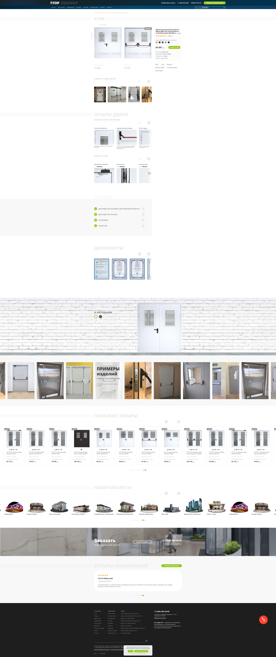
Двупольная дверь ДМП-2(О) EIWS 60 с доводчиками (14, 453)
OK (130, 651)
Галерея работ (97, 621)
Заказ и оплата (111, 613)
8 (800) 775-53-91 (196, 3)
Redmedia (103, 653)
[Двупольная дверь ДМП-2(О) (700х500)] (126, 438)
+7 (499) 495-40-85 (183, 3)
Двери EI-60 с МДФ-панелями (128, 623)
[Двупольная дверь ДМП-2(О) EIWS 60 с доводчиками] (14, 438)
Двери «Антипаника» (126, 625)
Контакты (96, 633)
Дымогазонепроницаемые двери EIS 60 (130, 621)
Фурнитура (110, 628)
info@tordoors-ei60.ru (168, 3)
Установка (110, 623)
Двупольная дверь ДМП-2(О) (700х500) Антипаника (148, 453)
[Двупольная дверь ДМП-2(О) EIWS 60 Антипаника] (194, 438)
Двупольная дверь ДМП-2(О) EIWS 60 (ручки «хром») (36, 453)
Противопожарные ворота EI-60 (129, 630)
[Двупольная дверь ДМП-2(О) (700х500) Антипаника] (149, 438)
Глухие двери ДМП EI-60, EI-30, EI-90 (130, 613)
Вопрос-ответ (97, 618)
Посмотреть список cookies (141, 651)
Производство (111, 618)
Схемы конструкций (99, 628)
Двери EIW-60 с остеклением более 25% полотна (133, 628)
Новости (96, 630)
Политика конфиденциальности (102, 649)
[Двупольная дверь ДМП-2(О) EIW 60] (59, 438)
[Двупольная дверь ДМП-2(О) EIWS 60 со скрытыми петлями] (216, 438)
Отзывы (96, 616)
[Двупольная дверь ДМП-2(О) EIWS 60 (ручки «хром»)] (36, 438)
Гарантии (110, 625)
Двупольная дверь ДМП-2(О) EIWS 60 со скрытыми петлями (216, 453)
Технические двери (126, 633)
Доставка (110, 621)
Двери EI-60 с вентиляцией (127, 618)
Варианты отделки (112, 630)
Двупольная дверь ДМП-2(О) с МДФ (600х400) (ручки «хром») (81, 453)
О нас (95, 613)
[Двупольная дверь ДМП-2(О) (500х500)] (171, 438)
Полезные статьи (112, 633)
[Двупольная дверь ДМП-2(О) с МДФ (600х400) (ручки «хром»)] (81, 438)
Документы (97, 625)
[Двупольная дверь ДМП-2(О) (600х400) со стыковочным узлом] (104, 438)
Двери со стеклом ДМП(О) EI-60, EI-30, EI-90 (131, 616)
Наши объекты (97, 623)
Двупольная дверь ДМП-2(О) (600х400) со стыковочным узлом (103, 453)
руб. (10, 461)
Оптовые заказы (112, 616)
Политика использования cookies (119, 649)
